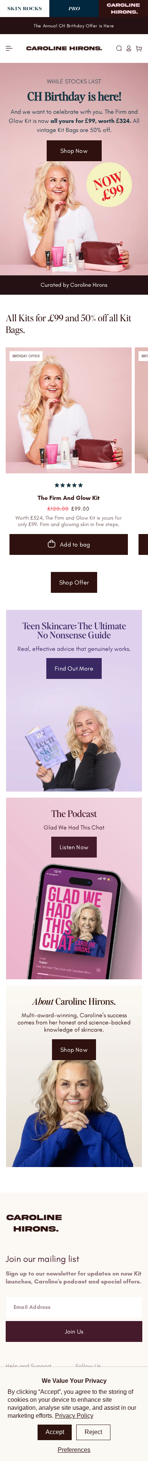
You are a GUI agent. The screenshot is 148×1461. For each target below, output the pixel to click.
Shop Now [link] (74, 150)
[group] (74, 169)
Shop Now (74, 1049)
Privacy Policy (74, 1415)
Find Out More (74, 668)
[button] (119, 48)
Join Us (74, 1331)
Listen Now (74, 847)
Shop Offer (74, 582)
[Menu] (9, 48)
